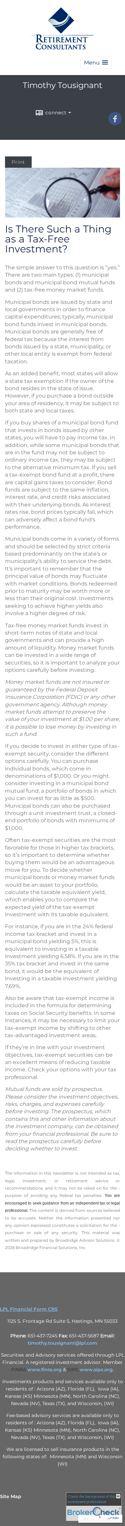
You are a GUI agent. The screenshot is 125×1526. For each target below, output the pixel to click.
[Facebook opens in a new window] (115, 123)
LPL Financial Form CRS (29, 1309)
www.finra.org (44, 1370)
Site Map (10, 1496)
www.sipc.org (96, 1370)
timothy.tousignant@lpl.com (62, 1343)
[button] (96, 62)
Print (18, 162)
